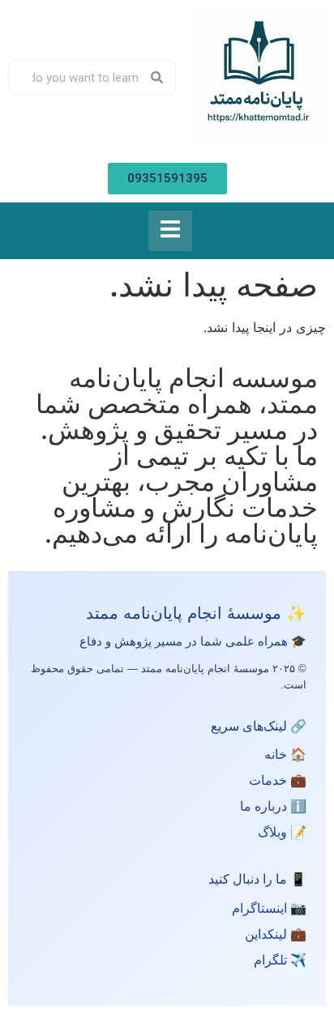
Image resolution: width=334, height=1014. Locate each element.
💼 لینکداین (275, 934)
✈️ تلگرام (280, 960)
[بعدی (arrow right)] (305, 507)
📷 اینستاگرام (269, 908)
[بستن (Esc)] (53, 18)
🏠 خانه (285, 754)
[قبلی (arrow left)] (28, 507)
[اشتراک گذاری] (89, 18)
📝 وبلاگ (282, 832)
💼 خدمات (277, 780)
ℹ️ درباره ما (273, 806)
